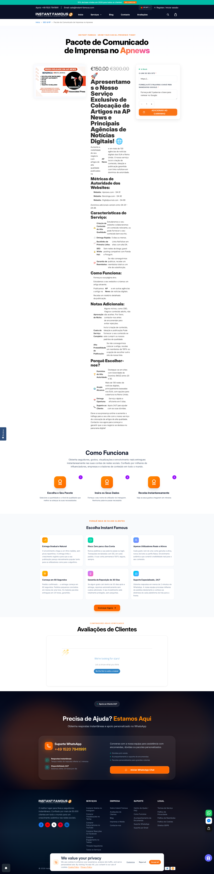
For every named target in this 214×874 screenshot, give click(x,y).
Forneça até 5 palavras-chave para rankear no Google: (155, 86)
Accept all (155, 862)
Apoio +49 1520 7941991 (47, 7)
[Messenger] (209, 820)
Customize (131, 862)
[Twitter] (54, 824)
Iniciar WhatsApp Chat (142, 770)
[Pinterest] (60, 824)
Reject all (142, 862)
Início (38, 22)
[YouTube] (47, 824)
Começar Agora (105, 608)
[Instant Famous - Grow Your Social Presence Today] (54, 15)
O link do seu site (147, 73)
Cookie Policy (73, 867)
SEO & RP (47, 22)
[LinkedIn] (66, 824)
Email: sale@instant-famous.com (79, 7)
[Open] (6, 868)
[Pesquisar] (168, 14)
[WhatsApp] (209, 813)
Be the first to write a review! (107, 671)
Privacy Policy (86, 867)
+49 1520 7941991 (70, 749)
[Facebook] (41, 824)
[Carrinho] (209, 828)
